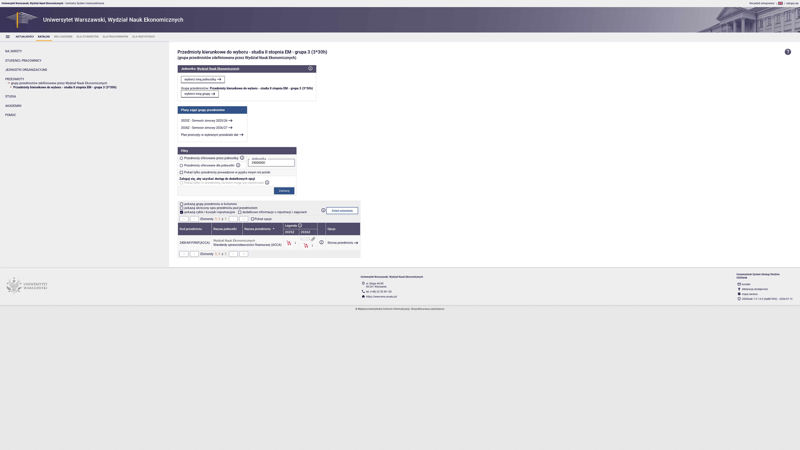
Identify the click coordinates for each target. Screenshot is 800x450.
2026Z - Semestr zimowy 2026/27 (204, 128)
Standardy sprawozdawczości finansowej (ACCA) (247, 245)
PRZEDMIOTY (14, 79)
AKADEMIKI (13, 106)
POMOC (10, 115)
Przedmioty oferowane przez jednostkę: (211, 158)
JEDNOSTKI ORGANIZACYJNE (26, 70)
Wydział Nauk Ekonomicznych (218, 69)
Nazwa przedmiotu (257, 229)
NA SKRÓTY (13, 51)
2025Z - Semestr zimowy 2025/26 (204, 120)
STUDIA (10, 96)
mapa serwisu (750, 294)
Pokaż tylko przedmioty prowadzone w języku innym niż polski (227, 172)
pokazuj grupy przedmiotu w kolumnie (210, 204)
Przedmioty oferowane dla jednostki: (209, 165)
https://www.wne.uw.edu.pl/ (381, 296)
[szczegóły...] (295, 243)
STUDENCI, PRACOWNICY (23, 60)
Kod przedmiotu (191, 229)
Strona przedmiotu (340, 243)
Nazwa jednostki (225, 229)
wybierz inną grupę (197, 94)
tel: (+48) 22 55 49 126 (379, 291)
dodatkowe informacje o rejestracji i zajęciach (274, 212)
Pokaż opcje (263, 219)
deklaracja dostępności (755, 289)
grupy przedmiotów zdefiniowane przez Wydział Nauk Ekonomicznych (59, 83)
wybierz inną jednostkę (200, 79)
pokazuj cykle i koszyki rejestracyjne (210, 212)
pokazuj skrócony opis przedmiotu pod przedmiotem (221, 208)
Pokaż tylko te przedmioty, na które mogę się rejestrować (224, 183)
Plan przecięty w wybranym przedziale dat (209, 135)
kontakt (746, 284)
